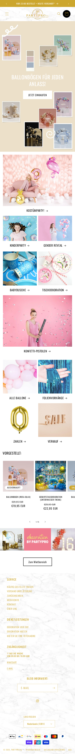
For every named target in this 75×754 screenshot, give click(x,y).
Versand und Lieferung (19, 591)
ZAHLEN (17, 441)
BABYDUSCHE (18, 290)
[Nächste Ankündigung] (68, 4)
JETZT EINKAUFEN (37, 95)
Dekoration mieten (17, 631)
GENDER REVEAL (53, 245)
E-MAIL (10, 668)
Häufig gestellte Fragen (20, 587)
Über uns (12, 608)
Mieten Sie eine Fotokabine (21, 636)
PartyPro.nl (16, 749)
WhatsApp (12, 662)
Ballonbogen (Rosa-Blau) (18, 497)
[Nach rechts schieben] (45, 522)
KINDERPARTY (18, 245)
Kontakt (11, 604)
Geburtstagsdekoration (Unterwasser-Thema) (50, 498)
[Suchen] (59, 14)
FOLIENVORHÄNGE (53, 398)
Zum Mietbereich (37, 562)
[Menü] (7, 14)
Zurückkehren (15, 595)
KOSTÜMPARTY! (35, 210)
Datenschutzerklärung (54, 749)
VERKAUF (53, 441)
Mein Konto (13, 600)
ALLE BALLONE (17, 398)
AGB (70, 749)
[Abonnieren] (54, 688)
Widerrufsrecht (33, 749)
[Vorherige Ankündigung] (6, 4)
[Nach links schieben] (30, 522)
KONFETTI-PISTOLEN (35, 351)
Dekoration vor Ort (18, 627)
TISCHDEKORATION (53, 290)
